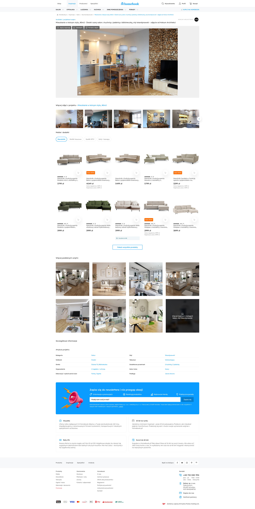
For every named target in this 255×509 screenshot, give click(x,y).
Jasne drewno (170, 374)
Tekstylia (59, 480)
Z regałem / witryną (98, 369)
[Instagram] (187, 463)
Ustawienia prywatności (105, 488)
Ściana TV (94, 364)
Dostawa (80, 474)
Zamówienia (81, 471)
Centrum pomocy (190, 497)
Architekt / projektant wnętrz (65, 19)
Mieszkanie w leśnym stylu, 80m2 (92, 105)
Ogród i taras (60, 482)
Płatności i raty (82, 477)
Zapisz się (187, 399)
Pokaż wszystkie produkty (127, 247)
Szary (167, 369)
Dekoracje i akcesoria (63, 485)
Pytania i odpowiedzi (84, 482)
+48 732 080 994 (191, 475)
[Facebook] (177, 463)
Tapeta (98, 374)
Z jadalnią (175, 364)
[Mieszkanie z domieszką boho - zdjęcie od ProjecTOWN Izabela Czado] (109, 316)
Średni (93, 360)
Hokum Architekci (186, 19)
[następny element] (199, 119)
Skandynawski (170, 355)
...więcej (121, 406)
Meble (58, 474)
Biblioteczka (103, 364)
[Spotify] (196, 463)
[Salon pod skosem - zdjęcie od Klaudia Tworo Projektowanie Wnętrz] (146, 316)
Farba (93, 374)
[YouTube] (182, 463)
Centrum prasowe (103, 477)
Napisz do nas (188, 493)
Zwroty (79, 480)
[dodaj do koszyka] (78, 172)
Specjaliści (94, 3)
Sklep (59, 3)
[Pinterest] (192, 463)
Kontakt (99, 491)
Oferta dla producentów (105, 480)
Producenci (83, 3)
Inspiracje (72, 3)
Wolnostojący (169, 360)
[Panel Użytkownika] (182, 3)
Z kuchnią (168, 364)
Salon (93, 355)
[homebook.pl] (130, 3)
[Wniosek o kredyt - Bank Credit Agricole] (119, 502)
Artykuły (91, 463)
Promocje (59, 488)
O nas (99, 474)
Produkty (59, 463)
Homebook (101, 471)
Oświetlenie (59, 477)
